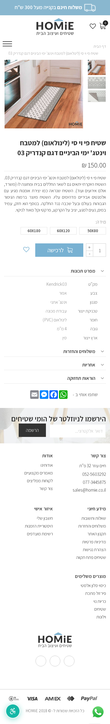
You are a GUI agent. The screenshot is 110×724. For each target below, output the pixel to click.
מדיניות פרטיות (94, 542)
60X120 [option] (63, 230)
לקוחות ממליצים (40, 481)
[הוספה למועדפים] (26, 250)
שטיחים (100, 609)
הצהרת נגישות (94, 549)
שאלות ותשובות (93, 518)
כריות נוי (99, 601)
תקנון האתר (96, 534)
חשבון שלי (45, 518)
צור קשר (46, 488)
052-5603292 (94, 474)
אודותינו (47, 465)
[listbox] (55, 232)
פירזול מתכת (95, 593)
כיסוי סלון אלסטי (93, 585)
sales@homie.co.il (89, 490)
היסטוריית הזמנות (39, 526)
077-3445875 (94, 482)
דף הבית (99, 46)
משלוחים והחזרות (92, 526)
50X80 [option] (93, 230)
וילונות (101, 617)
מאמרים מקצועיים (38, 473)
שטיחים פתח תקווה (91, 557)
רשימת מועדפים (40, 534)
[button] (12, 711)
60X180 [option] (34, 230)
